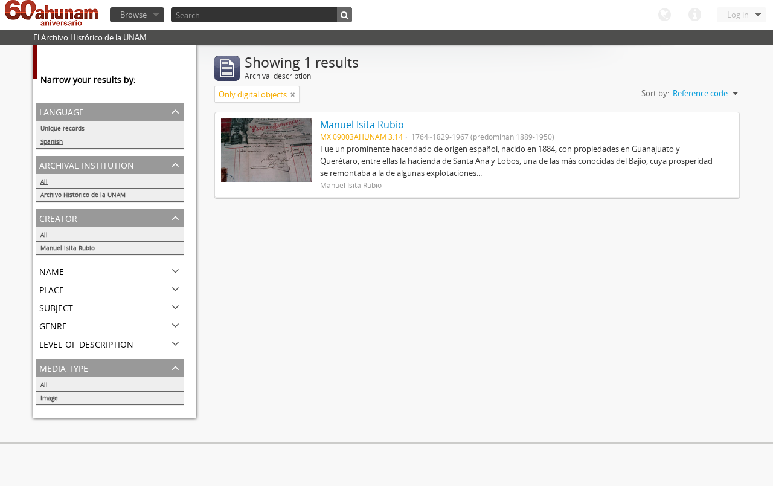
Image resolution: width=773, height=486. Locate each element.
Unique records (62, 128)
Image (49, 398)
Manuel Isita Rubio (67, 248)
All (44, 181)
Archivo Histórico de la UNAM (83, 194)
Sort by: (655, 93)
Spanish (51, 141)
